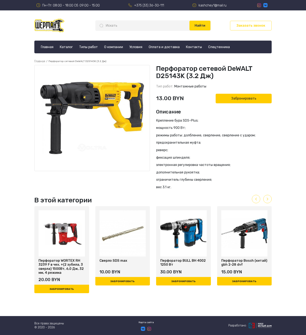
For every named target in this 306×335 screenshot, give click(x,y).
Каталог (66, 47)
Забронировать (243, 98)
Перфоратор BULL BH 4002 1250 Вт (154, 263)
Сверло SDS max (85, 261)
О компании (113, 47)
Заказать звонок (250, 25)
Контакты (194, 47)
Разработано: (237, 325)
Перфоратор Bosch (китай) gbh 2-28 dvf (216, 263)
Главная (47, 47)
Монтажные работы (190, 86)
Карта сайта (146, 322)
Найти (200, 25)
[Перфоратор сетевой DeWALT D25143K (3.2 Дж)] (92, 118)
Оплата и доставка (164, 47)
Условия (135, 47)
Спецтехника (219, 47)
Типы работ (88, 47)
